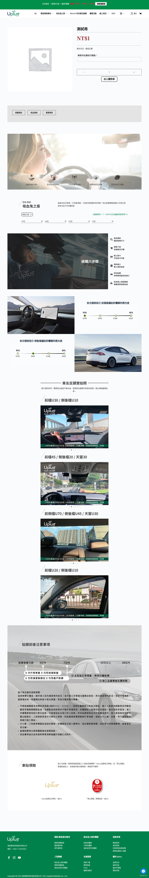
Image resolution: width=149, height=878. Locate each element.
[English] (35, 13)
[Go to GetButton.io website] (143, 875)
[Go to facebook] (143, 871)
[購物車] (140, 13)
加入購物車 (109, 79)
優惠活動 (93, 13)
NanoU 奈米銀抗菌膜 (78, 13)
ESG (113, 13)
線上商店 (103, 13)
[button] (43, 426)
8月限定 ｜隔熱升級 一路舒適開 (55, 3)
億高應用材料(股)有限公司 (31, 876)
